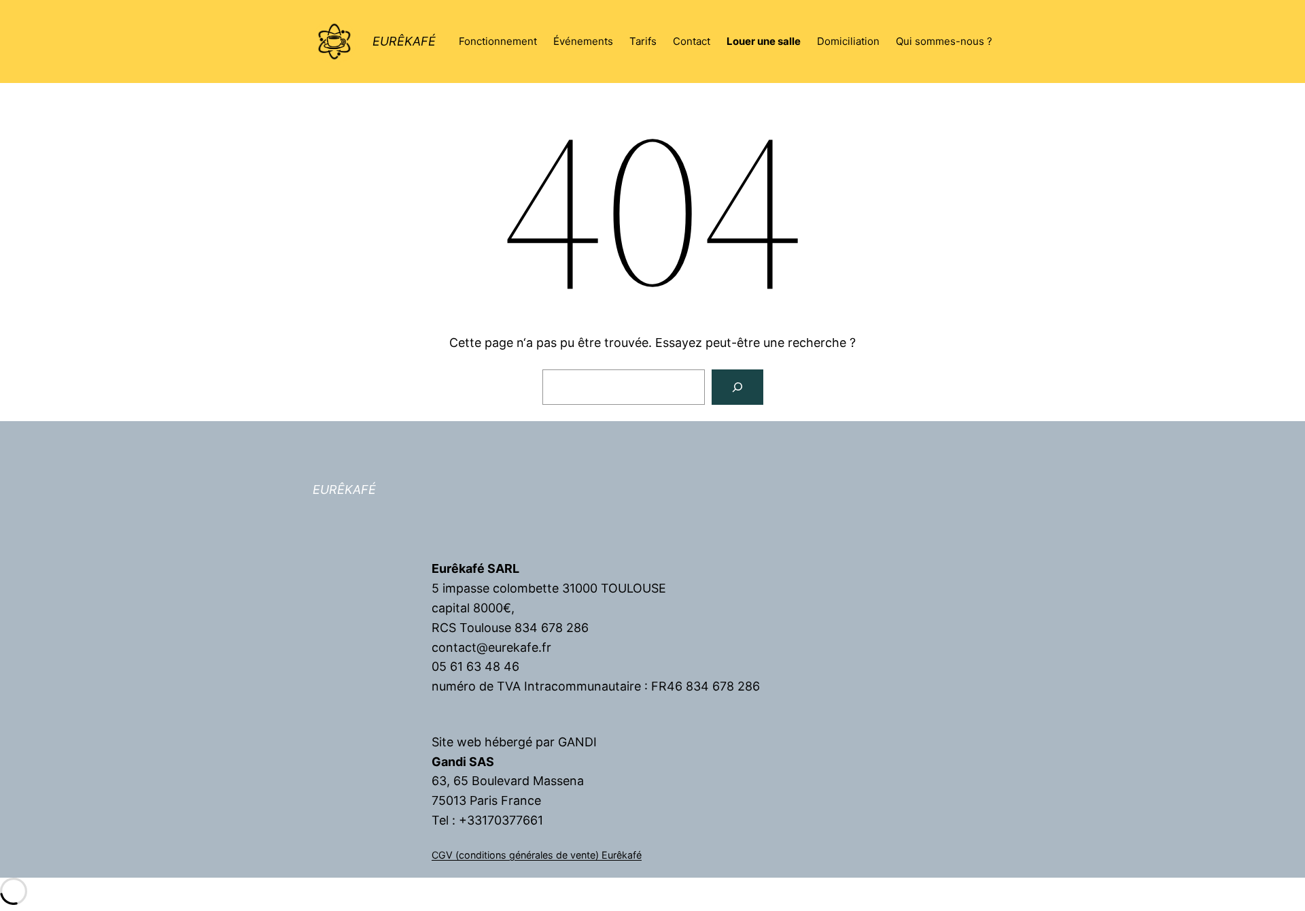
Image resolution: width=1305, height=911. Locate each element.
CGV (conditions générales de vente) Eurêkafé (537, 855)
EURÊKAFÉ (404, 41)
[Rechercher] (737, 387)
